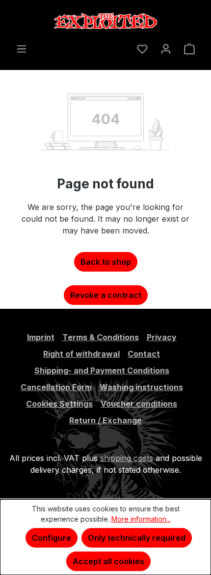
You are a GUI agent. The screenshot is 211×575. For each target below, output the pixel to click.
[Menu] (21, 48)
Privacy (162, 337)
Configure (51, 538)
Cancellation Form (56, 387)
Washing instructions (141, 387)
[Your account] (166, 48)
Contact (144, 354)
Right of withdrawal (81, 354)
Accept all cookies (108, 561)
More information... (141, 519)
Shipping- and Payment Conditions (101, 370)
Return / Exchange (105, 420)
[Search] (124, 45)
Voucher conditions (139, 404)
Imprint (40, 337)
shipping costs (126, 458)
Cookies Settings (59, 404)
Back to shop (105, 262)
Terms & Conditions (100, 337)
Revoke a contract (105, 295)
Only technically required (136, 538)
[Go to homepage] (105, 21)
